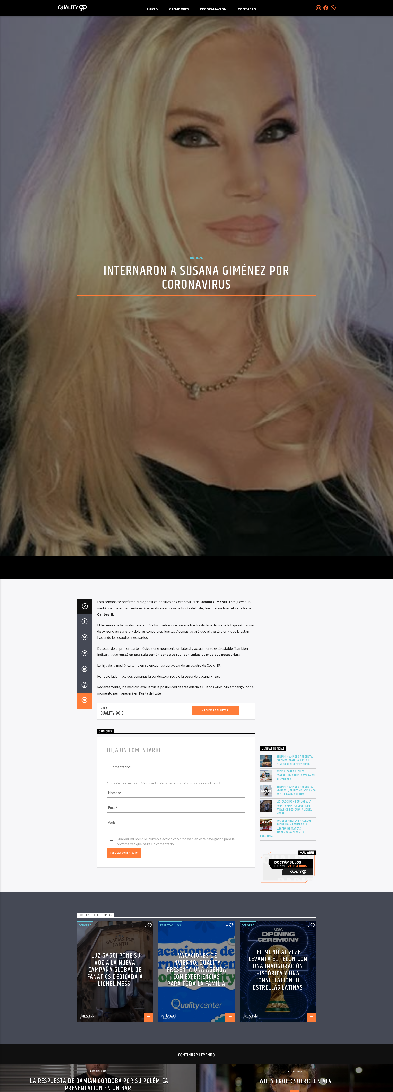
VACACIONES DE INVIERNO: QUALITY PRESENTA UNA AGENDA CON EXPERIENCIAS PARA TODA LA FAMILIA (196, 1012)
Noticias (196, 277)
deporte (85, 968)
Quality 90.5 (112, 756)
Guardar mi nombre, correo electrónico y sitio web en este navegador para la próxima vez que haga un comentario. (176, 881)
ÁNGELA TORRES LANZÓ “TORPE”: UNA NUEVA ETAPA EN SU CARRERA (296, 818)
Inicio (152, 9)
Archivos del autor (215, 753)
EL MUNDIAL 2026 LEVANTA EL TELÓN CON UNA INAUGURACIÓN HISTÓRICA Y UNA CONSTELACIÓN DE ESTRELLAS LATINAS (277, 1012)
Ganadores (179, 9)
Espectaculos (170, 968)
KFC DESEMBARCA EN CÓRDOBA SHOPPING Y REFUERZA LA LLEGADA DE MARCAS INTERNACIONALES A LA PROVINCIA (286, 871)
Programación (213, 9)
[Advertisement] (288, 712)
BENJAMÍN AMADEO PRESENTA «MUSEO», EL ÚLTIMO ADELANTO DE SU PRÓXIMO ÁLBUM (296, 833)
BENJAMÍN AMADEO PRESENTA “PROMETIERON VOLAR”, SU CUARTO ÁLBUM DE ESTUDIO (295, 803)
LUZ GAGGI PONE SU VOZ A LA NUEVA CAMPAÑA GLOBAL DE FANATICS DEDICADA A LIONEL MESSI (294, 850)
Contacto (247, 9)
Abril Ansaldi (87, 1058)
